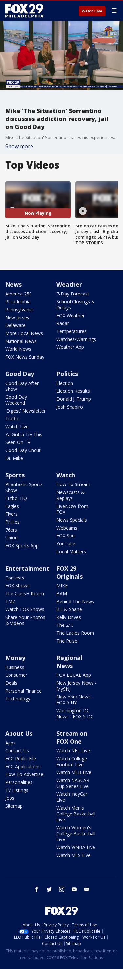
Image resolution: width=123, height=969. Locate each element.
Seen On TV (17, 442)
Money (15, 658)
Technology (17, 699)
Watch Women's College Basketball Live (75, 833)
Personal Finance (23, 691)
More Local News (24, 333)
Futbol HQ (16, 498)
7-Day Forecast (72, 294)
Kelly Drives (68, 617)
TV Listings (16, 790)
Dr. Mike (14, 458)
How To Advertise (24, 774)
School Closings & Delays (75, 304)
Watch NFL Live (73, 750)
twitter (49, 889)
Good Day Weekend (16, 400)
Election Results (73, 391)
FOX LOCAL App (73, 675)
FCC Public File (20, 758)
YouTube (65, 543)
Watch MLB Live (73, 772)
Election (64, 383)
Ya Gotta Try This (23, 434)
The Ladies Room (75, 633)
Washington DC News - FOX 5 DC (74, 713)
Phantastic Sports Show (24, 487)
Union (11, 537)
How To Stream (73, 484)
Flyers (11, 514)
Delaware (15, 325)
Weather (69, 284)
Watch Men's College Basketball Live (75, 814)
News (13, 284)
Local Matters (71, 551)
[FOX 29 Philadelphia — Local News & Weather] (24, 10)
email (86, 889)
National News (21, 341)
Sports (15, 475)
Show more (19, 146)
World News (18, 349)
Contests (14, 578)
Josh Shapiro (69, 407)
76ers (11, 530)
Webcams (66, 528)
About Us (18, 733)
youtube (74, 889)
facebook (36, 889)
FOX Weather (70, 315)
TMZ (10, 601)
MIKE (62, 585)
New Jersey (17, 317)
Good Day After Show (22, 386)
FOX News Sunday (24, 357)
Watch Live (92, 11)
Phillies (12, 522)
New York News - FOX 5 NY (74, 700)
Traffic (12, 418)
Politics (67, 374)
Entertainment (27, 568)
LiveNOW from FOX (72, 509)
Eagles (12, 506)
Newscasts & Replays (70, 495)
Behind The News (75, 601)
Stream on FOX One (71, 737)
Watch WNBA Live (75, 847)
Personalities (18, 782)
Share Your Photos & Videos (25, 620)
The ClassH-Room (24, 593)
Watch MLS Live (73, 855)
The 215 (65, 625)
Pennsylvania (19, 309)
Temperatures (71, 331)
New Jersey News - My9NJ (76, 686)
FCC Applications (23, 766)
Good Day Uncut (23, 450)
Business (14, 667)
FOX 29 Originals (69, 572)
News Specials (71, 520)
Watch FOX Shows (24, 609)
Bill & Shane (69, 609)
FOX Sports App (22, 545)
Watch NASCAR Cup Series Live (72, 783)
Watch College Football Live (71, 761)
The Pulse (66, 641)
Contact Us (17, 750)
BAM (61, 593)
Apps (10, 743)
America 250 (18, 294)
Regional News (69, 662)
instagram (61, 889)
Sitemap (14, 806)
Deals (11, 683)
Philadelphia (18, 301)
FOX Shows (17, 585)
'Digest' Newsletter (25, 411)
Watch (65, 475)
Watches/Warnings (76, 339)
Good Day (19, 374)
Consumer (16, 675)
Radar (62, 323)
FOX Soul (66, 535)
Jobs (9, 798)
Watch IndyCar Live (71, 797)
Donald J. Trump (73, 399)
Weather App (70, 347)
